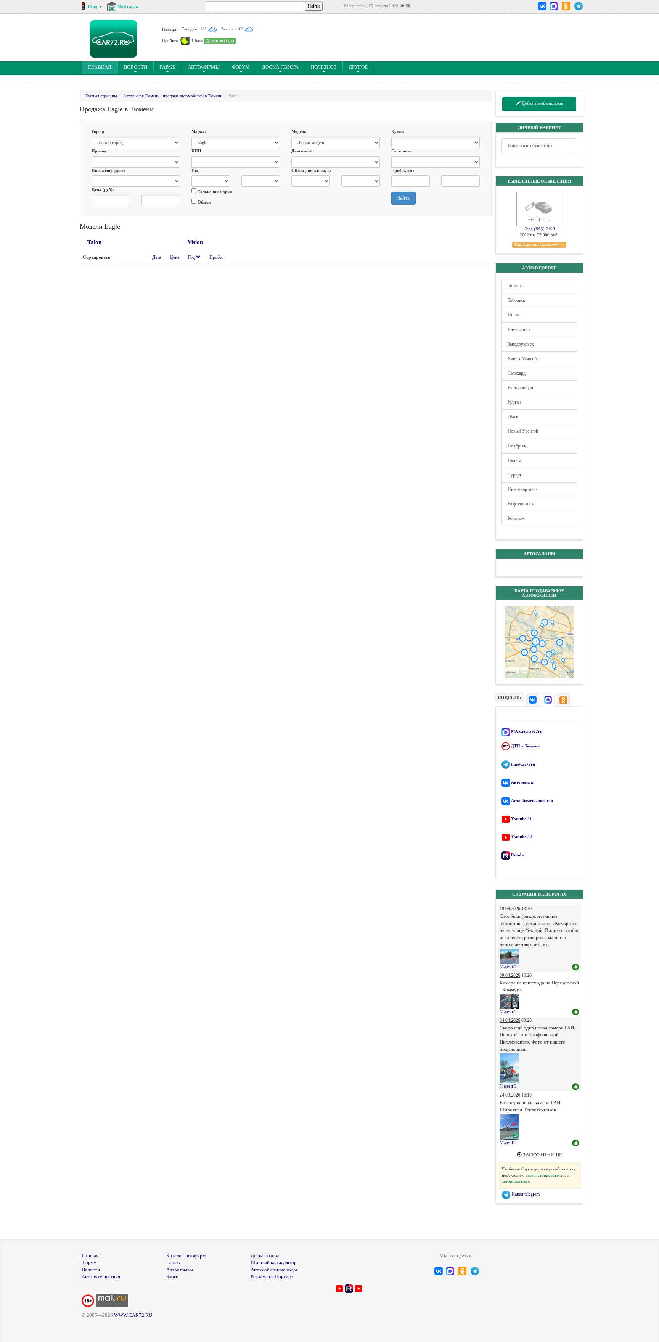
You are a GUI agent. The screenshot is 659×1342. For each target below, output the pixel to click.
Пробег (216, 257)
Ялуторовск (519, 329)
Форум (241, 67)
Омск (513, 416)
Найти (403, 198)
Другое (358, 67)
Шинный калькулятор (274, 1262)
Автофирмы (204, 67)
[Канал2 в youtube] (358, 1288)
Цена (174, 257)
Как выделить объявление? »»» (539, 245)
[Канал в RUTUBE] (349, 1288)
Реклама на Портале (272, 1276)
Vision (195, 242)
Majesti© (508, 966)
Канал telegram (525, 1194)
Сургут (514, 475)
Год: (195, 170)
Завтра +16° (232, 29)
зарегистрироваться (544, 1175)
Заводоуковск (521, 344)
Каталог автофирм (186, 1256)
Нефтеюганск (521, 504)
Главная (90, 1256)
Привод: (100, 151)
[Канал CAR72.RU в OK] (566, 6)
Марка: (198, 131)
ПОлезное (323, 67)
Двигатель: (302, 151)
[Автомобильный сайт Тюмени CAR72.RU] (113, 39)
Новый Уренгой (523, 431)
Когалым (516, 518)
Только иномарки (214, 191)
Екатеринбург (521, 387)
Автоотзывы (179, 1270)
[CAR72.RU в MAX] (553, 6)
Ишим (514, 314)
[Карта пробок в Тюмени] (184, 40)
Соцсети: (509, 697)
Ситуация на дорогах (539, 894)
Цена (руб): (103, 189)
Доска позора (280, 67)
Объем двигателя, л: (311, 170)
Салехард (517, 373)
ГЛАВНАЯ (102, 67)
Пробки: (170, 40)
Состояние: (402, 151)
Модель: (299, 131)
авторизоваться (516, 1181)
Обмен (203, 202)
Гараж (167, 67)
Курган (514, 402)
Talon (94, 242)
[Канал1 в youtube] (339, 1288)
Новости (135, 67)
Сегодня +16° (194, 29)
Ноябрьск (517, 446)
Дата (156, 257)
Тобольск (516, 300)
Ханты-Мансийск (524, 358)
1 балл (197, 40)
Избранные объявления (530, 145)
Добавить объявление (542, 103)
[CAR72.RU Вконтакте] (542, 6)
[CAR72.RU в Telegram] (578, 6)
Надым (514, 460)
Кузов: (397, 131)
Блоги (172, 1276)
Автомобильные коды (274, 1270)
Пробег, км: (402, 170)
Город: (98, 131)
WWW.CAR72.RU (133, 1315)
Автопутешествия (101, 1276)
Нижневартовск (523, 489)
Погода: (170, 29)
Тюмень (515, 286)
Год (192, 257)
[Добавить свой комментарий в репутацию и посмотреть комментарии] (575, 967)
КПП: (197, 151)
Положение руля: (108, 170)
